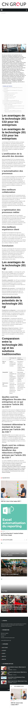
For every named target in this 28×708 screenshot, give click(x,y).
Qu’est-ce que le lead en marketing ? (10, 574)
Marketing (4, 659)
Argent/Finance (5, 647)
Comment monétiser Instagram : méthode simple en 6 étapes (16, 667)
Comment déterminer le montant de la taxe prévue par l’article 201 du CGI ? (14, 109)
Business (13, 700)
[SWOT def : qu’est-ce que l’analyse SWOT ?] (19, 694)
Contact (2, 636)
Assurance (4, 650)
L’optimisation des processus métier (10, 96)
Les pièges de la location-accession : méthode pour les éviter (17, 672)
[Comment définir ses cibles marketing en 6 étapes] (4, 678)
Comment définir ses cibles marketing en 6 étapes (16, 677)
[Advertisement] (14, 29)
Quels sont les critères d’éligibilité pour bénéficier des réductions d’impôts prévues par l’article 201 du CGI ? (13, 111)
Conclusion (6, 99)
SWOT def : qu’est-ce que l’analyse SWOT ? (17, 703)
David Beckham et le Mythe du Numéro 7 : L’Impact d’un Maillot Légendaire (13, 554)
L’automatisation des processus (10, 94)
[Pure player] (14, 585)
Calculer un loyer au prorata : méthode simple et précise (17, 681)
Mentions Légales (4, 633)
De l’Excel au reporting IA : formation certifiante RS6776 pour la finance (12, 534)
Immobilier (4, 656)
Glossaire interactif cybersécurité (7, 637)
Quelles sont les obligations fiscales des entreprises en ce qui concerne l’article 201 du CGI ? (14, 106)
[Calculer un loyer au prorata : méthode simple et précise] (4, 682)
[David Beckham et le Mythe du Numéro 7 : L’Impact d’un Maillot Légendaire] (14, 549)
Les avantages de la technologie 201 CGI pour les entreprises (13, 88)
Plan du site (3, 634)
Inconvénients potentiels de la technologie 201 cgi (13, 101)
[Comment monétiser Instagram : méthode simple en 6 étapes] (4, 668)
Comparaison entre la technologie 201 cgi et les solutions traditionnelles (12, 104)
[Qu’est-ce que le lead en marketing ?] (14, 567)
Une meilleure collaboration (9, 95)
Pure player (4, 591)
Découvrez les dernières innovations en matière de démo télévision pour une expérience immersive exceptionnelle (13, 608)
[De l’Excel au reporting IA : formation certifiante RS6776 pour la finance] (14, 517)
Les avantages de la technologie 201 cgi (11, 100)
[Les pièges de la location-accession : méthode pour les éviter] (4, 673)
